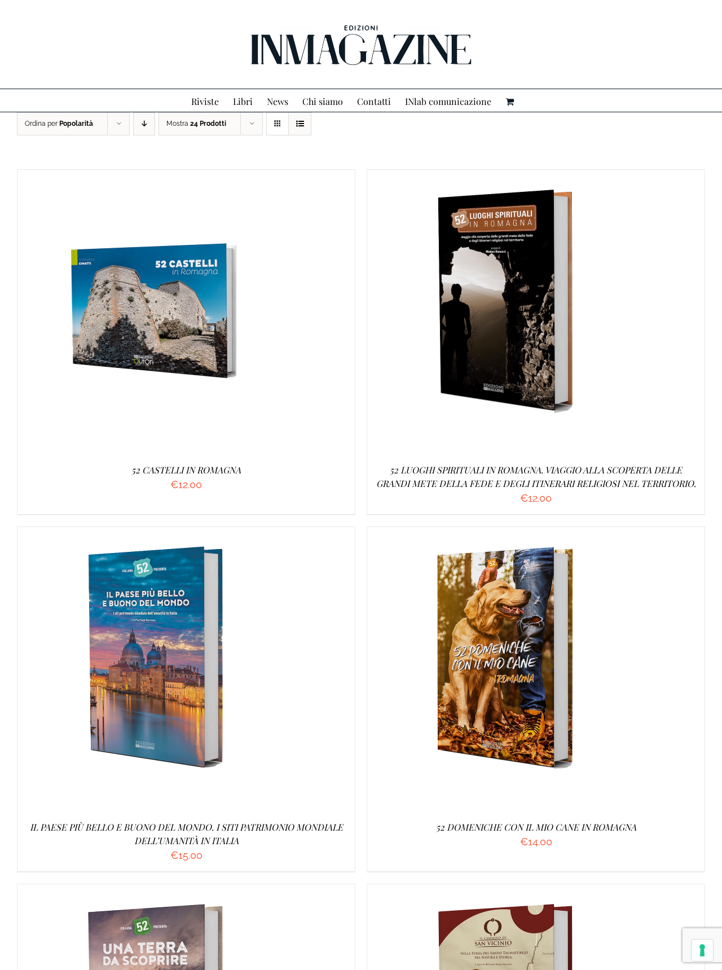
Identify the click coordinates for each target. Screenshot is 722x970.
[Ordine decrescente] (144, 123)
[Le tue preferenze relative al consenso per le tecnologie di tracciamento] (702, 950)
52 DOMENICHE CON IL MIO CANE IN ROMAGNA (536, 827)
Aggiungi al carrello (131, 313)
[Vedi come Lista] (300, 124)
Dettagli (214, 313)
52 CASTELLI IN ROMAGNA (186, 470)
